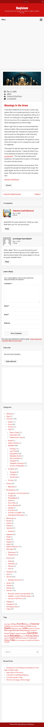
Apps (8, 416)
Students (11, 469)
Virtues (10, 480)
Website (7, 323)
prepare (17, 633)
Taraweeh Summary (17, 463)
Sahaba (10, 508)
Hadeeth (9, 534)
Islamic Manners (12, 547)
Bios (24, 624)
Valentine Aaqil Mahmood (23, 211)
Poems (6, 633)
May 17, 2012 (16, 241)
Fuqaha (10, 496)
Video (8, 609)
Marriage (9, 549)
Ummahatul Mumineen (16, 515)
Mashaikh (15, 630)
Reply (7, 229)
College (12, 475)
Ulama (7, 640)
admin (9, 94)
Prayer (12, 633)
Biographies (10, 490)
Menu (4, 20)
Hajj (9, 429)
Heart (16, 628)
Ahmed (10, 531)
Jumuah (30, 628)
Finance (11, 427)
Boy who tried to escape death (19, 594)
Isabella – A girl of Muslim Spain (19, 596)
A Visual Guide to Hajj (14, 677)
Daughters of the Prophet (17, 493)
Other (10, 500)
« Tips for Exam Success (12, 194)
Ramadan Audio (15, 456)
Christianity (15, 626)
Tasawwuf (10, 604)
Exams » (38, 194)
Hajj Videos (14, 435)
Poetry (8, 558)
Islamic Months (13, 443)
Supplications (15, 638)
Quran (8, 583)
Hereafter (11, 564)
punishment (8, 156)
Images (9, 542)
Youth (6, 642)
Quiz (8, 574)
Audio (8, 484)
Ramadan (11, 445)
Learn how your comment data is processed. (22, 340)
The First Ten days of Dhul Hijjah (18, 680)
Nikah (30, 630)
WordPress (22, 724)
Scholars (11, 510)
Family (8, 526)
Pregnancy (12, 555)
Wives (31, 640)
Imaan (8, 539)
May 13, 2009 (16, 213)
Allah (10, 561)
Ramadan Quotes (14, 580)
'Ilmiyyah (13, 472)
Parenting (11, 552)
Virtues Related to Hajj (22, 640)
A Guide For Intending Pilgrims (17, 675)
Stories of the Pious (14, 96)
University (13, 477)
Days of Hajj (14, 432)
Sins (9, 569)
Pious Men (12, 503)
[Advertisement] (22, 46)
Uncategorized (11, 607)
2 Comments (11, 99)
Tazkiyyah (33, 638)
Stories (8, 185)
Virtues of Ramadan (17, 466)
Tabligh (9, 602)
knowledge (36, 628)
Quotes (32, 633)
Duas (10, 424)
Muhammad (24, 630)
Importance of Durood (14, 672)
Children (7, 626)
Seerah (8, 588)
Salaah (8, 586)
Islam (8, 544)
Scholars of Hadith (15, 513)
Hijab (8, 537)
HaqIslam (22, 8)
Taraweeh (13, 461)
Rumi (22, 636)
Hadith (7, 628)
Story (36, 635)
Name (6, 306)
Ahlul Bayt (7, 624)
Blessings (10, 518)
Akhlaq (13, 624)
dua (25, 626)
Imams (20, 628)
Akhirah (9, 414)
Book (28, 624)
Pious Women (13, 505)
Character (35, 624)
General (9, 528)
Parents (11, 566)
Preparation (14, 454)
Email (6, 314)
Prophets (9, 572)
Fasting (12, 449)
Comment (8, 283)
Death (10, 422)
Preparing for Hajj (16, 437)
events (8, 523)
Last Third (13, 451)
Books (8, 521)
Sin (24, 636)
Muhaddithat (12, 498)
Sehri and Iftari (15, 458)
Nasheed (11, 487)
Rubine (31, 724)
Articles (9, 419)
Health (10, 441)
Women (36, 640)
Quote (8, 577)
